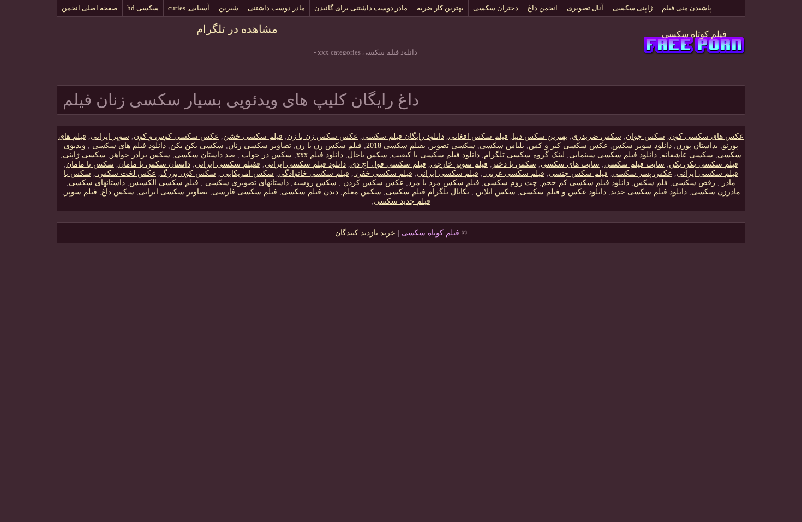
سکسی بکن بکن (197, 145)
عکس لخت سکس (125, 173)
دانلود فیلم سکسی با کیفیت (436, 155)
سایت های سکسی (570, 164)
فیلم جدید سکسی (402, 201)
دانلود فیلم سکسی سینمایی (613, 155)
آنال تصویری (585, 8)
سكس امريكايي (247, 173)
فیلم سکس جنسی (578, 173)
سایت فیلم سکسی (634, 164)
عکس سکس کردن (372, 183)
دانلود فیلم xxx (319, 155)
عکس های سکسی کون (706, 136)
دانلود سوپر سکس (642, 145)
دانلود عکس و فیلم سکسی (563, 192)
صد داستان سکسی (205, 155)
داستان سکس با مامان (154, 164)
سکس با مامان (90, 164)
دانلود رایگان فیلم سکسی (403, 136)
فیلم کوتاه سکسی (694, 34)
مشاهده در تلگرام (237, 29)
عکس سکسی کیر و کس (568, 145)
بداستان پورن (697, 145)
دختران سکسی (495, 8)
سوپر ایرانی (110, 136)
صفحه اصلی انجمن (90, 8)
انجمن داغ (543, 8)
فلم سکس (650, 183)
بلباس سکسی (502, 145)
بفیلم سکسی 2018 (396, 145)
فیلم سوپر (80, 192)
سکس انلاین (495, 192)
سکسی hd (143, 8)
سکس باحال (367, 155)
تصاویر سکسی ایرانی (173, 192)
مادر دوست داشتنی (276, 8)
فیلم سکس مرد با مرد (444, 183)
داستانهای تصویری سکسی (246, 183)
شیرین (228, 8)
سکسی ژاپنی (84, 155)
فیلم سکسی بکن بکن (703, 164)
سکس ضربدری (596, 136)
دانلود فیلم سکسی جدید (649, 192)
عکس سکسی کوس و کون (176, 136)
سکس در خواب (266, 155)
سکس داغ (117, 192)
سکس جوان (645, 136)
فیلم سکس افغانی (478, 136)
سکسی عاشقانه (687, 155)
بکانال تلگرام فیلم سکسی (427, 192)
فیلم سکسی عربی (513, 173)
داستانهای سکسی (97, 183)
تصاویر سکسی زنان (259, 145)
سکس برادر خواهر (140, 155)
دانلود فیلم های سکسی (128, 145)
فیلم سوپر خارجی (459, 164)
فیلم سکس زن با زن (329, 145)
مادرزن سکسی (715, 192)
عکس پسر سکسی (642, 173)
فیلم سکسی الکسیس (164, 183)
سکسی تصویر (452, 145)
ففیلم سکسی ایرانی (227, 164)
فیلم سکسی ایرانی (707, 173)
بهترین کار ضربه (440, 8)
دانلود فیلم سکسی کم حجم (585, 183)
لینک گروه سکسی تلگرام (524, 155)
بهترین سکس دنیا (539, 136)
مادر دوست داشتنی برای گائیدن (361, 8)
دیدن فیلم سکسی (310, 192)
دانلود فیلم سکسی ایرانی (305, 164)
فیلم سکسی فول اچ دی (388, 164)
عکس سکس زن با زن (322, 136)
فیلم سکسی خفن (383, 173)
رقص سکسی (693, 183)
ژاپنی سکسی (633, 8)
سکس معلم (362, 192)
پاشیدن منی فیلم (686, 8)
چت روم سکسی (510, 183)
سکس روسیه (315, 183)
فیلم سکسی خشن (253, 136)
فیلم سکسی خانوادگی (313, 173)
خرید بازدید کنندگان (365, 233)
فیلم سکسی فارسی (244, 192)
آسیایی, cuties (189, 8)
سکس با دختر (514, 164)
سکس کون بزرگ (188, 173)
